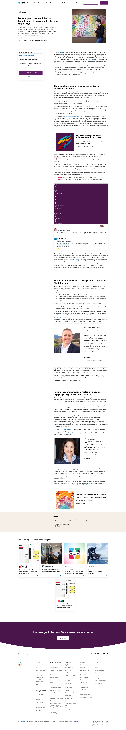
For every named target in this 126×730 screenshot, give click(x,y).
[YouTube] (104, 654)
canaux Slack (90, 59)
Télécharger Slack (22, 721)
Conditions (40, 721)
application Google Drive (68, 433)
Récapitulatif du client (25, 67)
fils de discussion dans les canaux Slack (72, 116)
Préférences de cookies (49, 721)
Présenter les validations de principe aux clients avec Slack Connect (29, 60)
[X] (101, 654)
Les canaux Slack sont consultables (63, 429)
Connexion (79, 3)
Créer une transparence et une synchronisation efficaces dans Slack (28, 56)
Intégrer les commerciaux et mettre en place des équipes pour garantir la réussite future (30, 64)
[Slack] (22, 3)
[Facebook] (98, 654)
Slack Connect (61, 318)
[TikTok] (107, 654)
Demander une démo (91, 3)
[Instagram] (95, 654)
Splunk (61, 52)
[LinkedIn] (92, 654)
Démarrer (104, 3)
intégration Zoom (79, 259)
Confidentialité (33, 721)
